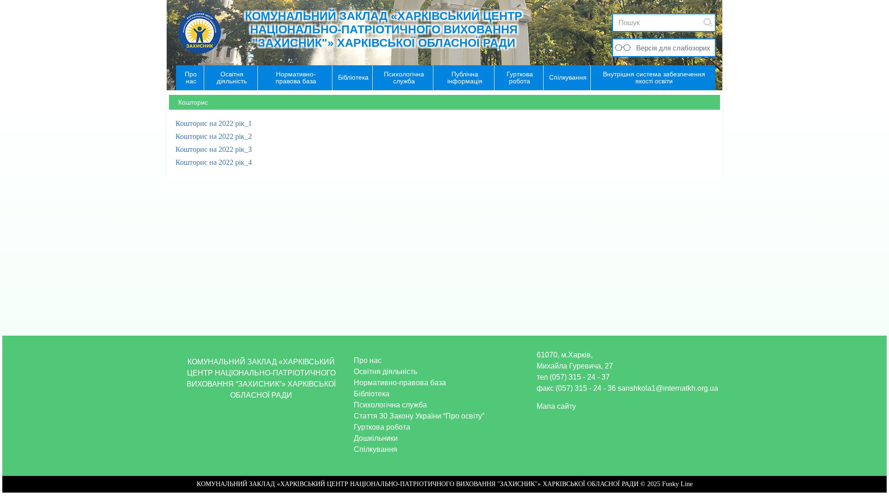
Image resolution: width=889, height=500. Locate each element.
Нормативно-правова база (400, 383)
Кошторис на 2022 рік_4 (213, 162)
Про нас (368, 360)
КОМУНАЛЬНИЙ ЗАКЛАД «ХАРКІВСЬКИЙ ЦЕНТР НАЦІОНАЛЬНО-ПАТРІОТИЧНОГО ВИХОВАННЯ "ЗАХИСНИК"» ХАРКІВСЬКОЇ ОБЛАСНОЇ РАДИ (383, 29)
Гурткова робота (382, 427)
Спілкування (375, 449)
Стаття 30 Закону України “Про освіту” (419, 416)
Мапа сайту (556, 406)
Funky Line (677, 484)
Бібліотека (371, 394)
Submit (708, 22)
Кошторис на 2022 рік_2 (213, 136)
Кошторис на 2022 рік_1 (213, 123)
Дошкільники (376, 438)
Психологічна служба (390, 405)
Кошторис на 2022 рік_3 (213, 149)
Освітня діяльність (385, 371)
